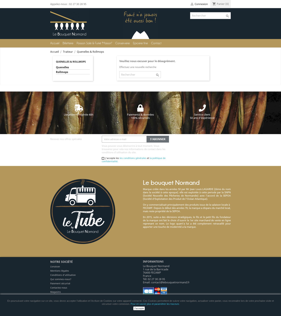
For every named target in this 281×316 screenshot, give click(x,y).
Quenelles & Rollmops (71, 61)
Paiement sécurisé (60, 283)
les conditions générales (133, 158)
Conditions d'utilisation (63, 274)
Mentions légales (59, 270)
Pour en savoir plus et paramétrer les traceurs (155, 304)
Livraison (55, 266)
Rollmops (62, 72)
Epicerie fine (140, 43)
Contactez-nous (58, 287)
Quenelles (62, 67)
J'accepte (139, 308)
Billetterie (68, 43)
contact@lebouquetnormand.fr (170, 282)
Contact (156, 43)
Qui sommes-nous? (60, 279)
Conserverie (122, 43)
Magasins (55, 291)
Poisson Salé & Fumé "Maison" (94, 43)
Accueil (54, 43)
